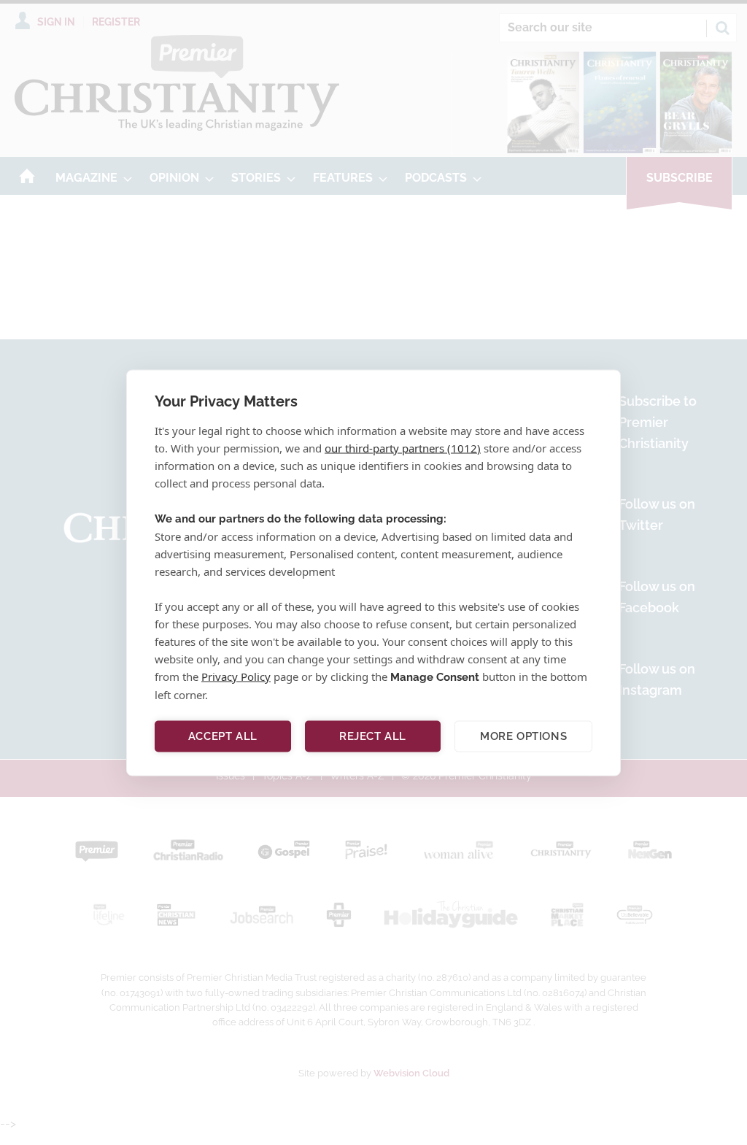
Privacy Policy (236, 675)
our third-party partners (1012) (403, 447)
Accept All (223, 736)
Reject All (372, 736)
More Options (523, 736)
